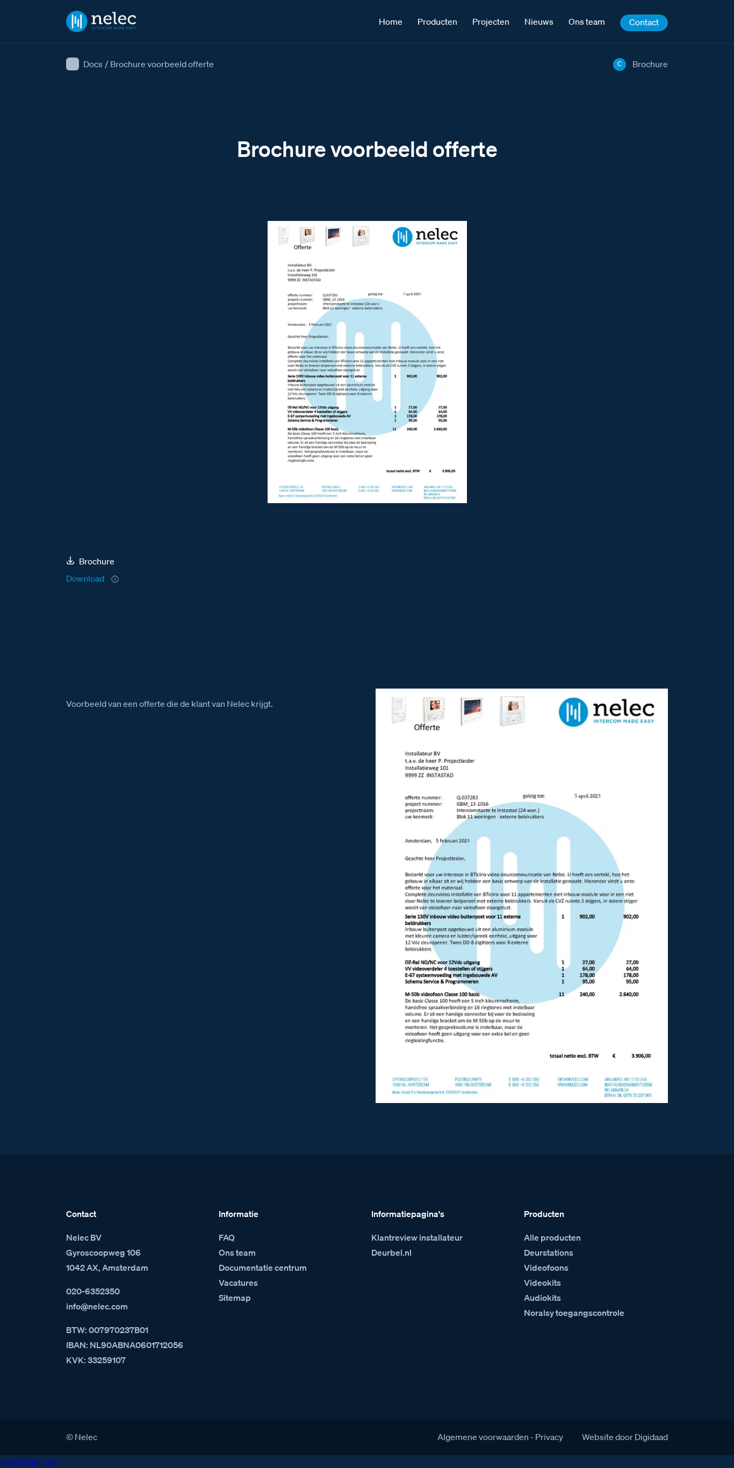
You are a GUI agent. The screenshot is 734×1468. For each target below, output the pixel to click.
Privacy (549, 1436)
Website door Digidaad (625, 1436)
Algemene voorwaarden (483, 1436)
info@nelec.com (97, 1306)
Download (85, 578)
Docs (93, 64)
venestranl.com (29, 1461)
